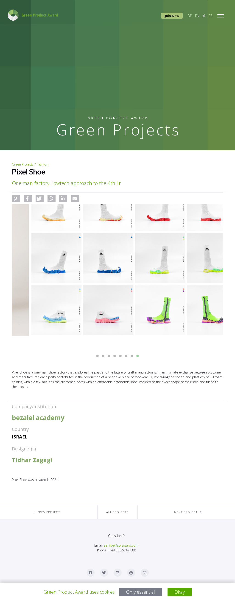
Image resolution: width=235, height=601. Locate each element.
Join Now (172, 16)
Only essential (140, 592)
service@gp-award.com (121, 545)
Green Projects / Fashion (30, 164)
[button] (16, 198)
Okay (179, 592)
